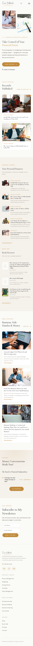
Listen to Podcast (9, 70)
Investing (4, 588)
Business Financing (7, 607)
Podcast (4, 627)
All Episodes (16, 489)
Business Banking (7, 604)
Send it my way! (10, 535)
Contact (4, 630)
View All (26, 326)
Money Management (8, 578)
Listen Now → (27, 479)
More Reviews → (6, 303)
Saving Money (6, 585)
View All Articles (23, 89)
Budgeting (5, 582)
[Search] (21, 3)
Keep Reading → (8, 363)
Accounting (5, 611)
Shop (3, 621)
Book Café (5, 624)
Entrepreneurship (7, 601)
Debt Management (7, 591)
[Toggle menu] (29, 3)
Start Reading (10, 64)
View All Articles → (7, 243)
